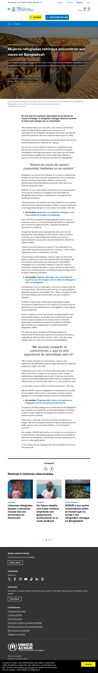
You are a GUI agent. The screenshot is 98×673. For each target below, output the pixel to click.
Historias (17, 24)
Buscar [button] (80, 10)
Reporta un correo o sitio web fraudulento (25, 626)
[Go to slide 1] (47, 540)
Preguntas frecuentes (17, 611)
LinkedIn (36, 579)
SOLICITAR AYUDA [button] (58, 17)
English (60, 2)
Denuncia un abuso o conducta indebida (24, 623)
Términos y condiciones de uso (18, 659)
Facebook (14, 579)
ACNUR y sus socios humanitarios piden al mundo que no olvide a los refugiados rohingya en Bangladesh (77, 513)
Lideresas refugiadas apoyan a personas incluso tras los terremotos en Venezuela (20, 511)
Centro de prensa (15, 619)
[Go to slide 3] (52, 540)
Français (69, 2)
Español (79, 2)
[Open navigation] (9, 9)
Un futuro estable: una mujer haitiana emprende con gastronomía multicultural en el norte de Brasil (47, 513)
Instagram (20, 579)
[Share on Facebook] (52, 469)
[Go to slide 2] (49, 540)
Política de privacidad (14, 656)
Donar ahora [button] (15, 562)
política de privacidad (26, 667)
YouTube (25, 579)
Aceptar (88, 664)
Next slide (87, 488)
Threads (42, 579)
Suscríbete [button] (14, 599)
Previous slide (10, 488)
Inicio (10, 24)
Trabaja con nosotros (16, 634)
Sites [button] (89, 10)
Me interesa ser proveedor (19, 630)
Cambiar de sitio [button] (32, 2)
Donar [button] (84, 10)
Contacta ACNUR (15, 615)
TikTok (31, 579)
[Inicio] (20, 9)
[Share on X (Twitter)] (46, 469)
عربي (88, 2)
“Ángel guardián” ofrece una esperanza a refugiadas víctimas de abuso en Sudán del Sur (48, 401)
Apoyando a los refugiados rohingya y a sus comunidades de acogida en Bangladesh (49, 213)
